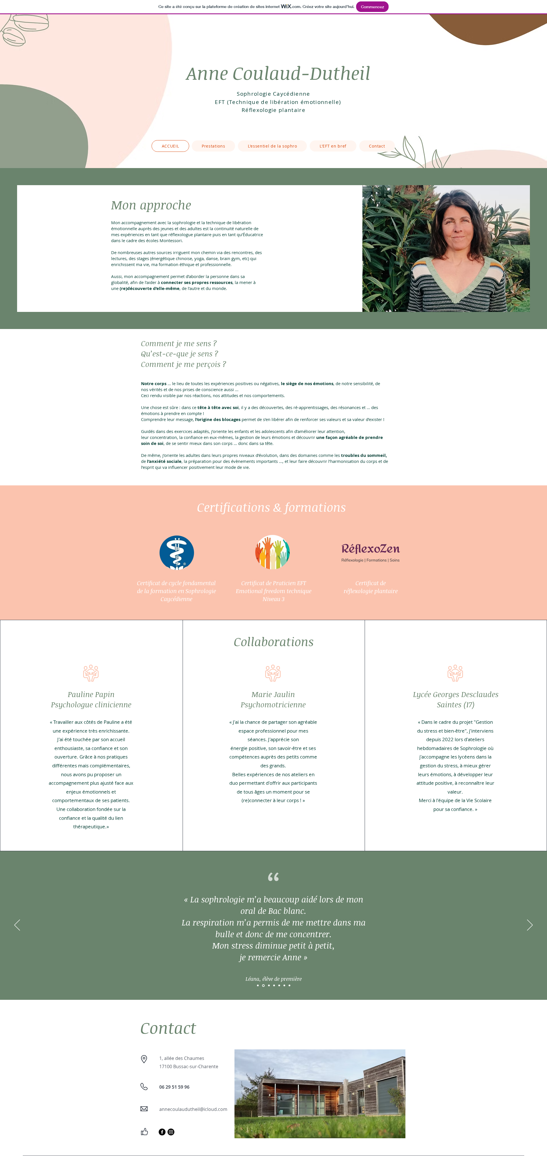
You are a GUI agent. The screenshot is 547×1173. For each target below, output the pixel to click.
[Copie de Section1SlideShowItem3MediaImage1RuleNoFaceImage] (274, 985)
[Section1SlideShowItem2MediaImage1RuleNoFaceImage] (263, 985)
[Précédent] (17, 925)
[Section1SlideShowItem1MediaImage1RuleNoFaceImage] (258, 985)
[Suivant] (530, 925)
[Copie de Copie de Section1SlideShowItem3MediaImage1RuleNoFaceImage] (279, 985)
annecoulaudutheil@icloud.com (193, 1109)
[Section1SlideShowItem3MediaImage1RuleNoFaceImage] (269, 985)
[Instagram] (171, 1132)
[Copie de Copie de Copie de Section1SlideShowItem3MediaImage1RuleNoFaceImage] (284, 985)
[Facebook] (162, 1132)
